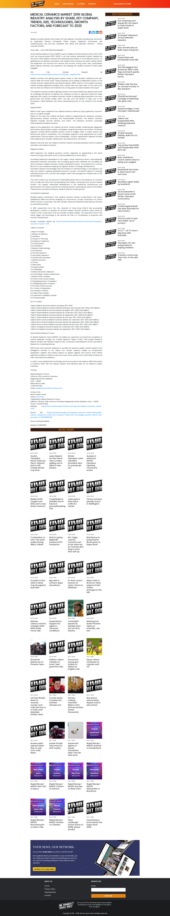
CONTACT (92, 4)
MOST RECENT (68, 4)
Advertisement (50, 892)
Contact (47, 895)
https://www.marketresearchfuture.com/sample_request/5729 (55, 74)
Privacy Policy (49, 889)
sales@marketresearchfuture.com (48, 388)
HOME (57, 4)
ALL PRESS (81, 4)
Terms (46, 886)
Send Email (39, 397)
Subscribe (108, 896)
